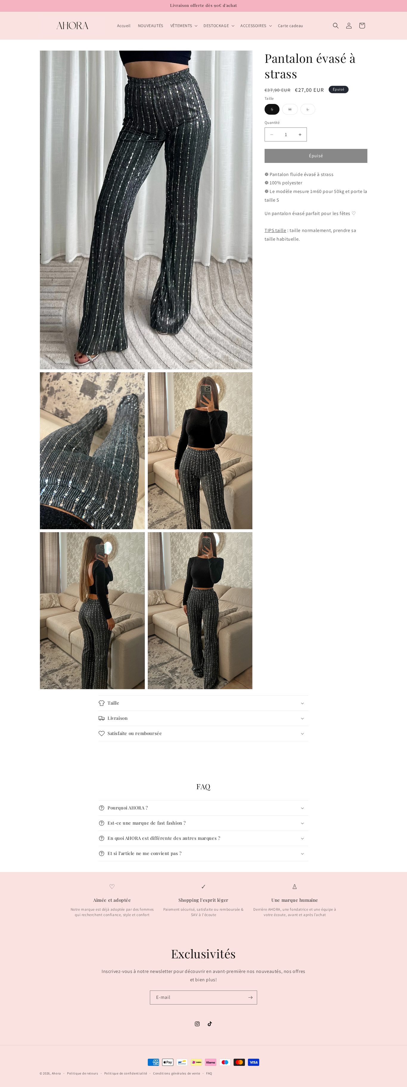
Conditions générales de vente (176, 1073)
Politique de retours (82, 1073)
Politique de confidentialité (125, 1073)
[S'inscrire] (250, 998)
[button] (183, 25)
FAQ (209, 1073)
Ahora (56, 1073)
